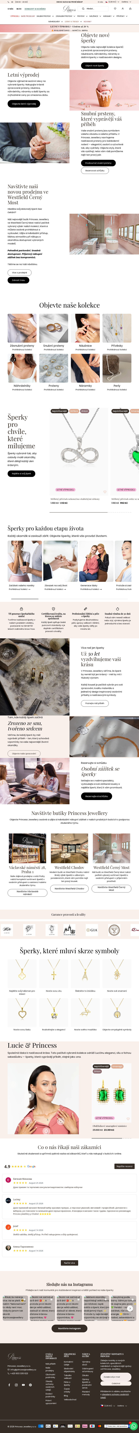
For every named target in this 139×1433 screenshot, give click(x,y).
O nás (100, 2)
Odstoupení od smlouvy (87, 1370)
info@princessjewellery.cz (23, 1369)
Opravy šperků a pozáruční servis (86, 1383)
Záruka (85, 1375)
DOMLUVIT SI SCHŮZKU (35, 9)
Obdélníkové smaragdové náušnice (110, 1126)
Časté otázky (67, 1390)
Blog (66, 1395)
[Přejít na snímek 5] (13, 1085)
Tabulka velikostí (68, 1377)
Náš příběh (51, 1364)
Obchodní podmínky (50, 1376)
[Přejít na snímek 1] (29, 1096)
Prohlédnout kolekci (18, 589)
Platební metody (86, 1393)
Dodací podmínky (50, 1395)
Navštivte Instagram (69, 1328)
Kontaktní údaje (68, 1363)
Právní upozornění (51, 1402)
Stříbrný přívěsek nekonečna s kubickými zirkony (75, 499)
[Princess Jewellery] (69, 8)
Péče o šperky (67, 1383)
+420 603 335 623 (19, 1373)
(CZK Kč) (112, 2)
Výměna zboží (86, 1363)
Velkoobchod (70, 1399)
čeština (125, 2)
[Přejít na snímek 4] (28, 1121)
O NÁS (10, 9)
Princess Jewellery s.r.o (25, 1426)
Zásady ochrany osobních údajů (50, 1385)
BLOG (19, 9)
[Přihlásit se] (123, 9)
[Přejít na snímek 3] (46, 1131)
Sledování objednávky (69, 1370)
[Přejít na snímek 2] (61, 1121)
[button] (130, 9)
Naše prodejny (50, 1369)
